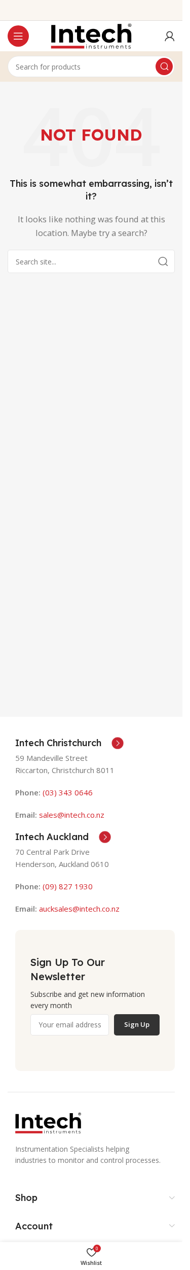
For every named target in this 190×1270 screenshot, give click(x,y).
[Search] (164, 66)
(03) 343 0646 (68, 792)
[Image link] (48, 1122)
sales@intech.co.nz (71, 815)
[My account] (170, 36)
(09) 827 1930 (68, 886)
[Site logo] (91, 35)
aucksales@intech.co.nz (78, 909)
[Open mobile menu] (18, 36)
